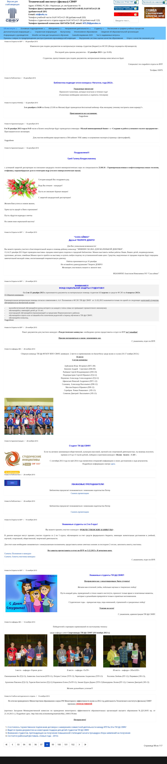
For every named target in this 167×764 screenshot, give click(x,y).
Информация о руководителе (16, 35)
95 (30, 744)
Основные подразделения (32, 28)
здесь (113, 464)
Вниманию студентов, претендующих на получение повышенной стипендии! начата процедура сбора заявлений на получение (69, 733)
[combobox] (126, 20)
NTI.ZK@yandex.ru (92, 23)
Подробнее (83, 116)
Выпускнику (65, 32)
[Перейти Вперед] (79, 744)
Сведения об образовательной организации (120, 32)
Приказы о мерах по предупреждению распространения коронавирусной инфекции (40, 38)
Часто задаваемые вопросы (108, 35)
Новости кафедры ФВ (12, 349)
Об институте (9, 28)
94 (24, 744)
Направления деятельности (77, 28)
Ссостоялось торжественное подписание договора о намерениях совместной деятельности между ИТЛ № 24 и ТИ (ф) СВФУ (67, 727)
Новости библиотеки (12, 78)
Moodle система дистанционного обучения (50, 35)
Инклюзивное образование (85, 32)
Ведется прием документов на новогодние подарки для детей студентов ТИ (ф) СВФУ (48, 730)
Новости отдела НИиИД (13, 103)
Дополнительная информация (16, 32)
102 (72, 744)
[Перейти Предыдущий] (12, 744)
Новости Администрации (14, 124)
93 (18, 744)
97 (41, 744)
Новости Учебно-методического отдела (19, 696)
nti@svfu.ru (41, 14)
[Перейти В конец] (85, 744)
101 (66, 744)
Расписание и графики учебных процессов (125, 28)
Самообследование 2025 (82, 35)
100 (59, 744)
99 (53, 744)
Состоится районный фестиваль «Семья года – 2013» (33, 736)
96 (35, 744)
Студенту (98, 28)
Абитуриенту (54, 28)
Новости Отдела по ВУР (13, 41)
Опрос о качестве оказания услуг (141, 38)
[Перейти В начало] (6, 744)
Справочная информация (46, 32)
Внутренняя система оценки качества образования (101, 38)
